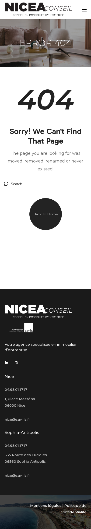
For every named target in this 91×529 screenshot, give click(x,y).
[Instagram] (16, 363)
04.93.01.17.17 (16, 389)
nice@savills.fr (17, 419)
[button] (45, 214)
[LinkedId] (6, 363)
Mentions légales (45, 505)
